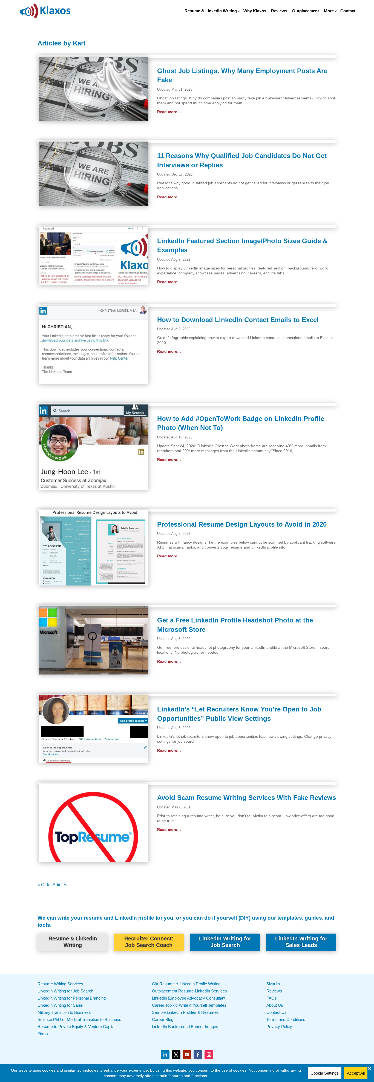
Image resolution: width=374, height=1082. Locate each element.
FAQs (271, 998)
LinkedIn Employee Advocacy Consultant (188, 998)
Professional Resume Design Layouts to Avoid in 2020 (242, 524)
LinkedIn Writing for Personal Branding (72, 998)
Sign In (273, 983)
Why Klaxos (254, 11)
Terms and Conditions (285, 1019)
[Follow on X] (176, 1054)
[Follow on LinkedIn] (165, 1054)
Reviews (279, 11)
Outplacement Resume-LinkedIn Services (189, 991)
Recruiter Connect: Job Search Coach (149, 941)
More (329, 11)
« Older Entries (81, 884)
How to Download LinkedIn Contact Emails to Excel (238, 319)
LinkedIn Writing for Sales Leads (301, 941)
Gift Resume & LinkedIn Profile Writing (186, 983)
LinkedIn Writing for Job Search (225, 941)
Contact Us (276, 1012)
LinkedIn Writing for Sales (60, 1005)
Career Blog (162, 1019)
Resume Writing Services (60, 983)
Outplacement (305, 11)
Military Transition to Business (64, 1012)
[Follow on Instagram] (209, 1054)
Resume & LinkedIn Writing (211, 11)
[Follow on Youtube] (187, 1054)
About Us (274, 1005)
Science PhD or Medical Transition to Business (79, 1019)
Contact (347, 11)
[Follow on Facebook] (198, 1054)
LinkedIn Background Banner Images (185, 1026)
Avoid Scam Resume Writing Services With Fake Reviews (246, 797)
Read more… (169, 112)
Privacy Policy (279, 1026)
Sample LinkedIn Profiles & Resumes (185, 1012)
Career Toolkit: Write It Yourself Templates (189, 1005)
